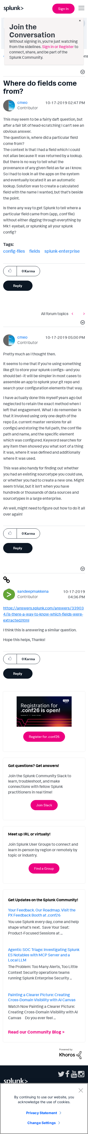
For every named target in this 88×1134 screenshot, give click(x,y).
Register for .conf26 (44, 736)
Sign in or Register (58, 46)
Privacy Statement (41, 1113)
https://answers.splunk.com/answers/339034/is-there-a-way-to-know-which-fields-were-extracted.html (43, 614)
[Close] (80, 1090)
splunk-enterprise (62, 251)
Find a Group (44, 868)
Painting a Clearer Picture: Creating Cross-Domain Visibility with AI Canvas (42, 997)
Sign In (63, 9)
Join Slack (44, 805)
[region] (44, 1108)
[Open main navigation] (81, 8)
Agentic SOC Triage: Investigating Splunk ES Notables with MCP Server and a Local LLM (43, 954)
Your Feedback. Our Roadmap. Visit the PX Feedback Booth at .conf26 (42, 913)
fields (34, 251)
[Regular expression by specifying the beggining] (73, 313)
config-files (14, 251)
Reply (17, 286)
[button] (82, 72)
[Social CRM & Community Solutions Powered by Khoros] (70, 1053)
